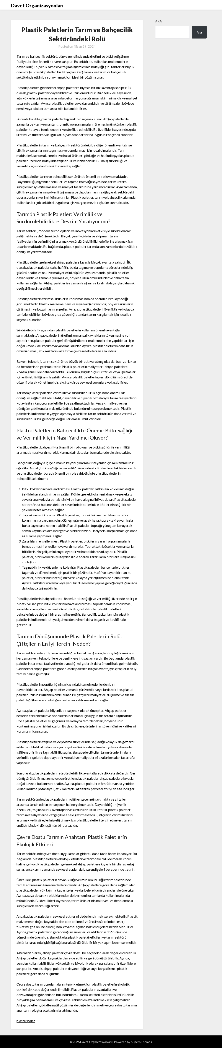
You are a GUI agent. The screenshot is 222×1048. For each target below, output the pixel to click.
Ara (158, 21)
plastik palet (25, 1021)
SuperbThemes (141, 1042)
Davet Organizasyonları (37, 5)
